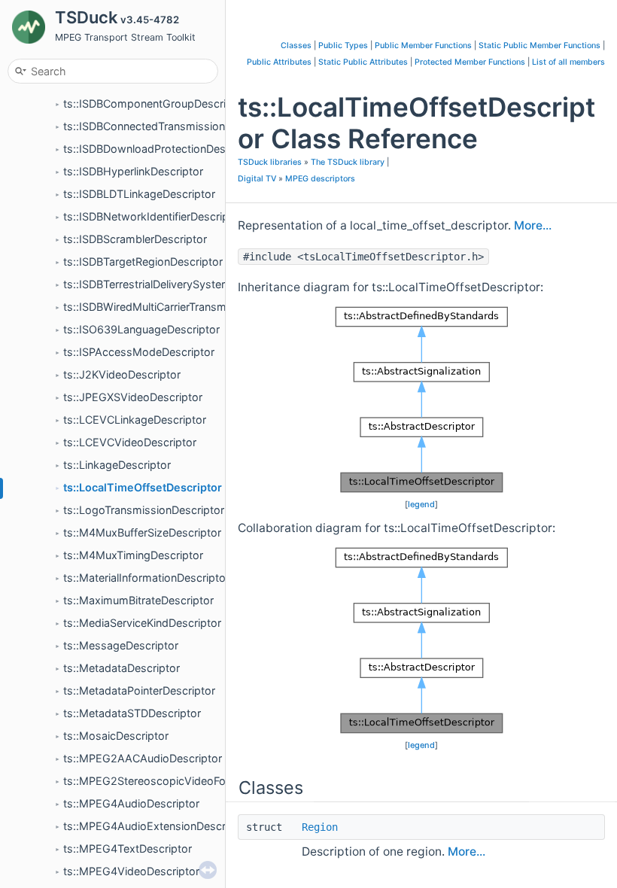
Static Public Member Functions (539, 45)
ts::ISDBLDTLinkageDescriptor (139, 193)
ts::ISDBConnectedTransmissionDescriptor (170, 126)
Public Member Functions (423, 45)
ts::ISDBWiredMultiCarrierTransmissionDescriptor (185, 306)
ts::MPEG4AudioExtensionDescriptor (156, 826)
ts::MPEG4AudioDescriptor (131, 803)
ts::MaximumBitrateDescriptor (138, 600)
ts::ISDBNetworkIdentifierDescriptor (153, 216)
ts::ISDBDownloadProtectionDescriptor (161, 148)
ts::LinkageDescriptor (117, 464)
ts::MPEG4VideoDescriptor (131, 871)
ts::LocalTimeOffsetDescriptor (142, 487)
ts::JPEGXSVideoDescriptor (132, 397)
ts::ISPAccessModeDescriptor (138, 351)
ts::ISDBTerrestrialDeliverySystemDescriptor (173, 284)
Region (320, 827)
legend (421, 504)
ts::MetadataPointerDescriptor (139, 690)
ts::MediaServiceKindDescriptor (142, 622)
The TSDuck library (347, 162)
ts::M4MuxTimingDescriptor (133, 555)
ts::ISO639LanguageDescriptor (141, 329)
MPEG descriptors (320, 179)
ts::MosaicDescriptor (116, 735)
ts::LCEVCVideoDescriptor (129, 442)
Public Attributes (279, 62)
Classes (296, 45)
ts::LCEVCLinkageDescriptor (134, 419)
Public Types (343, 45)
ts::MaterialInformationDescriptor (146, 577)
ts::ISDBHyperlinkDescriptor (133, 171)
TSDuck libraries (270, 162)
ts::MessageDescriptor (120, 645)
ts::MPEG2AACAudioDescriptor (142, 758)
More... (533, 225)
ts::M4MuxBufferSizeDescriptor (142, 532)
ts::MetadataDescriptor (121, 667)
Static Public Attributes (363, 62)
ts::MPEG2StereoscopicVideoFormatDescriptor (182, 780)
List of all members (568, 62)
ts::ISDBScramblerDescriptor (135, 239)
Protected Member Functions (470, 62)
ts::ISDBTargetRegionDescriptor (143, 261)
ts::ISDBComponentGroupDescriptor (155, 103)
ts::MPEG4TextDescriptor (127, 848)
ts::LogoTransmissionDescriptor (143, 509)
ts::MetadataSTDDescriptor (132, 713)
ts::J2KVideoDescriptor (122, 374)
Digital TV (257, 179)
